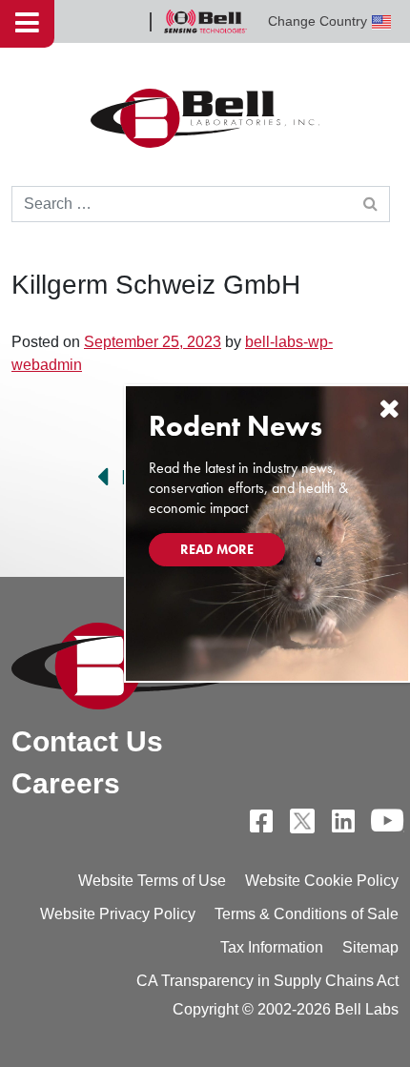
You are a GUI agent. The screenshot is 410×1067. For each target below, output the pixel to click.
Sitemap (370, 947)
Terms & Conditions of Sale (307, 914)
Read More (217, 549)
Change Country (317, 21)
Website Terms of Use (152, 880)
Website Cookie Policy (322, 880)
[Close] (389, 408)
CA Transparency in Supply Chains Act (267, 981)
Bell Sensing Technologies (205, 21)
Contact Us (87, 741)
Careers (65, 783)
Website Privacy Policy (117, 914)
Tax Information (271, 947)
